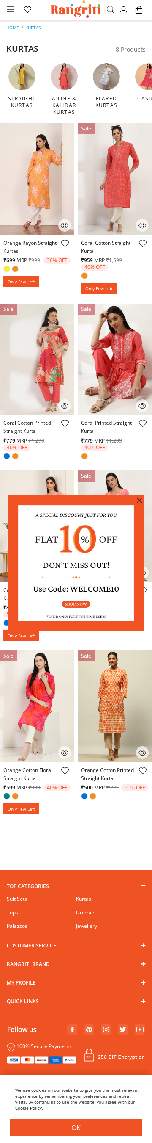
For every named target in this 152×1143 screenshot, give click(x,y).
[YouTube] (140, 1030)
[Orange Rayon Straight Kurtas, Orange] (16, 270)
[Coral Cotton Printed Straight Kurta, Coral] (16, 457)
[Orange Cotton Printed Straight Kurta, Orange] (94, 797)
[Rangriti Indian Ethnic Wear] (76, 9)
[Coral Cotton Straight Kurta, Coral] (85, 276)
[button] (124, 10)
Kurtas (33, 27)
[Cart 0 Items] (139, 13)
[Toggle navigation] (10, 10)
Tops (12, 912)
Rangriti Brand (28, 964)
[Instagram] (106, 1030)
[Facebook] (72, 1030)
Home (12, 27)
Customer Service (31, 945)
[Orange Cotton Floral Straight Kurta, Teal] (7, 797)
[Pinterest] (89, 1030)
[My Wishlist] (27, 10)
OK (76, 1127)
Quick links (23, 1001)
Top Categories (28, 886)
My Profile (21, 982)
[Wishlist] (64, 247)
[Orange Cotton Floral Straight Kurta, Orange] (16, 797)
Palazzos (17, 926)
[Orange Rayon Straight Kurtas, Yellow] (7, 270)
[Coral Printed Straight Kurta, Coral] (85, 457)
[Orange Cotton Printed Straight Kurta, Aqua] (85, 797)
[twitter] (123, 1029)
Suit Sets (17, 898)
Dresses (85, 912)
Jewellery (86, 926)
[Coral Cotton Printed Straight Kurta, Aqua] (7, 457)
